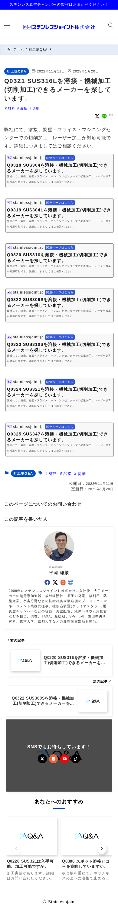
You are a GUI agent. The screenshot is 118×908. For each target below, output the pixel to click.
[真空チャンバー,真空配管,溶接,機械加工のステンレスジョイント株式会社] (59, 27)
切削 (36, 108)
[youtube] (64, 758)
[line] (104, 116)
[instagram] (63, 582)
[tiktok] (75, 758)
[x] (97, 116)
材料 (11, 108)
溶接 (23, 108)
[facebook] (47, 582)
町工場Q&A (16, 71)
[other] (71, 582)
